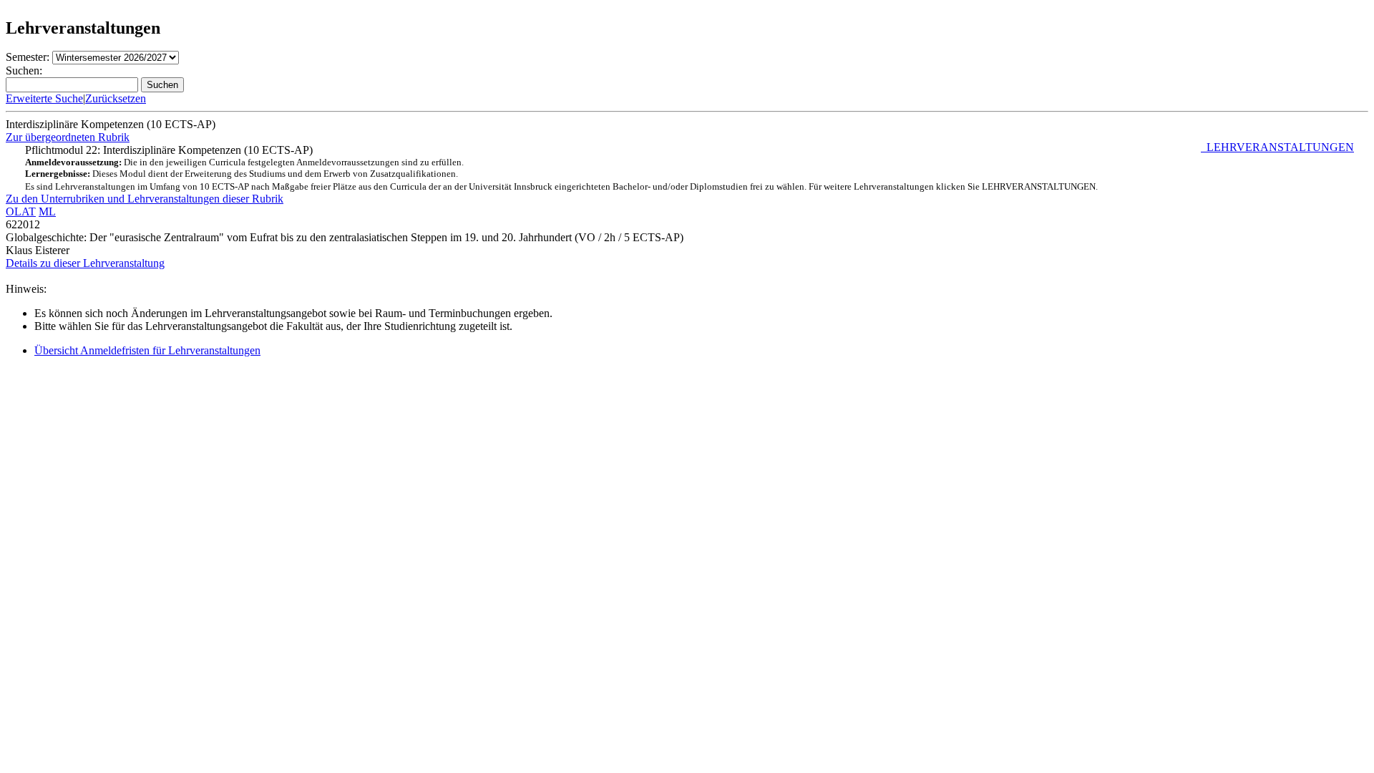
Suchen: (24, 70)
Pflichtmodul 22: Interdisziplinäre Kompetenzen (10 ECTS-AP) (689, 168)
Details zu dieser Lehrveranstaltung (85, 263)
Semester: (27, 57)
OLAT (21, 211)
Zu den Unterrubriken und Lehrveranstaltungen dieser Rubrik (144, 199)
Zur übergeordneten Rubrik (68, 137)
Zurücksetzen (115, 98)
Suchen (162, 84)
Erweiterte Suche (44, 98)
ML (47, 211)
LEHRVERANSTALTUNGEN (1277, 147)
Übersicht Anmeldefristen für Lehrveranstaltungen (147, 350)
